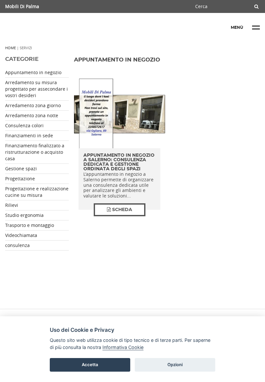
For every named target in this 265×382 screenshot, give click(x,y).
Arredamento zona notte (31, 115)
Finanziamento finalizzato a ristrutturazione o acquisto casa (34, 152)
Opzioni (175, 364)
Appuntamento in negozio (33, 72)
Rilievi (11, 205)
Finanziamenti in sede (29, 135)
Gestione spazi (21, 168)
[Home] (53, 27)
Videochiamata (21, 235)
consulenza (17, 245)
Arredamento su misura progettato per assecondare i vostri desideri (36, 88)
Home (10, 47)
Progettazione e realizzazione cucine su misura (37, 191)
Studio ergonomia (24, 215)
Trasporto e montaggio (29, 225)
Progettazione (20, 178)
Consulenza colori (24, 125)
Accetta (90, 364)
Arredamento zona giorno (33, 105)
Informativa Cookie (122, 347)
